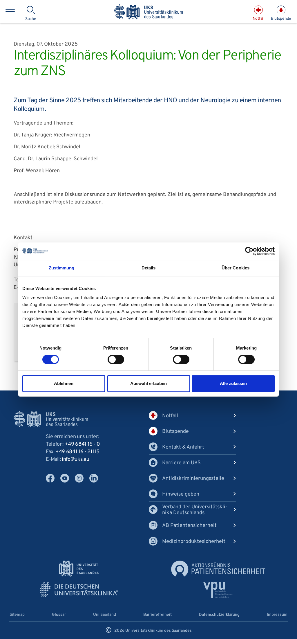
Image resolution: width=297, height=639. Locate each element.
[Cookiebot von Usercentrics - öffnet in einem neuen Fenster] (249, 251)
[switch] (116, 359)
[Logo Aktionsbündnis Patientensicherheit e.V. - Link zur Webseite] (218, 568)
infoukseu (75, 459)
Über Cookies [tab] (235, 267)
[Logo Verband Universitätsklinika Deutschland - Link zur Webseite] (78, 589)
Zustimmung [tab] (62, 267)
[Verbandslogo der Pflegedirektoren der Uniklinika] (218, 589)
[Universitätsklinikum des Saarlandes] (148, 12)
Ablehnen (63, 383)
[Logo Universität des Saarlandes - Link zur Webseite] (79, 568)
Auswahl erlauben (148, 383)
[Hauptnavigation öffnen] (10, 11)
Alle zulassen (233, 383)
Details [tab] (149, 267)
